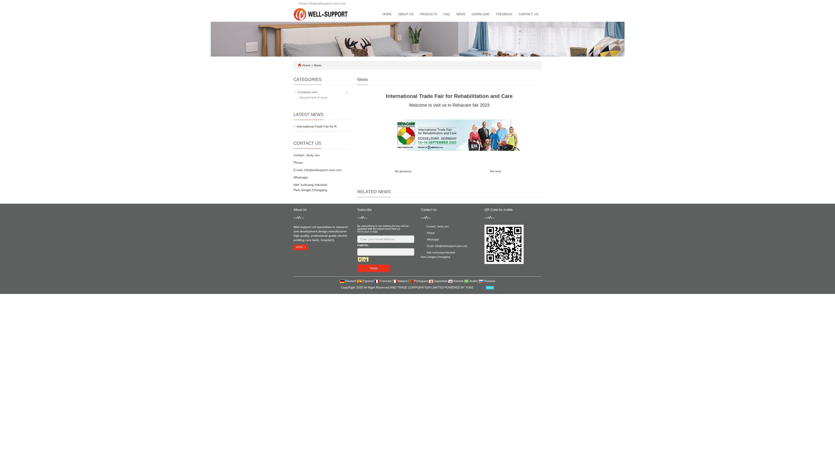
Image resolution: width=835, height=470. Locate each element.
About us (406, 14)
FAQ (447, 14)
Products (428, 14)
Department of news (313, 97)
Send (373, 268)
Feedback (504, 14)
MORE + (301, 247)
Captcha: (363, 245)
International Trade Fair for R (317, 126)
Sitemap (480, 287)
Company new (307, 92)
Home (387, 14)
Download (480, 14)
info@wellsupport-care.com (323, 170)
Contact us (528, 14)
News (460, 14)
